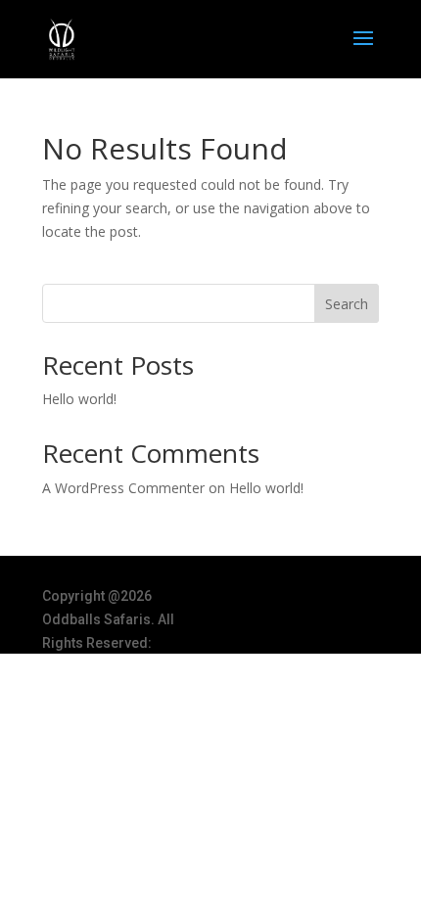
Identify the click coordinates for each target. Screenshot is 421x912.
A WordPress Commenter (123, 488)
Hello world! (79, 398)
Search (346, 304)
